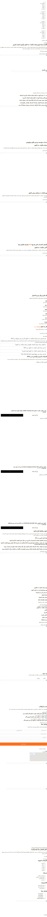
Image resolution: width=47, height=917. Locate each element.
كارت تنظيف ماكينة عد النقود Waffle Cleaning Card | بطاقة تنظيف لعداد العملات (28, 410)
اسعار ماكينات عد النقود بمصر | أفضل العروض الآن (36, 716)
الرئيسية (42, 11)
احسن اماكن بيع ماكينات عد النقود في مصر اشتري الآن (35, 720)
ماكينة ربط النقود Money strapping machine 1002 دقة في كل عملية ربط (29, 466)
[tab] (44, 678)
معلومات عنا (42, 13)
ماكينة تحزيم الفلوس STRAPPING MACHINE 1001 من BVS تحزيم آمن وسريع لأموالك (27, 523)
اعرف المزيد (13, 415)
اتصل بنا (43, 18)
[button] (44, 40)
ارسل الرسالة (23, 744)
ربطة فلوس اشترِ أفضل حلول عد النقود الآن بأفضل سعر (35, 713)
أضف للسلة (34, 415)
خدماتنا (43, 14)
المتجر (43, 15)
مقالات (43, 17)
